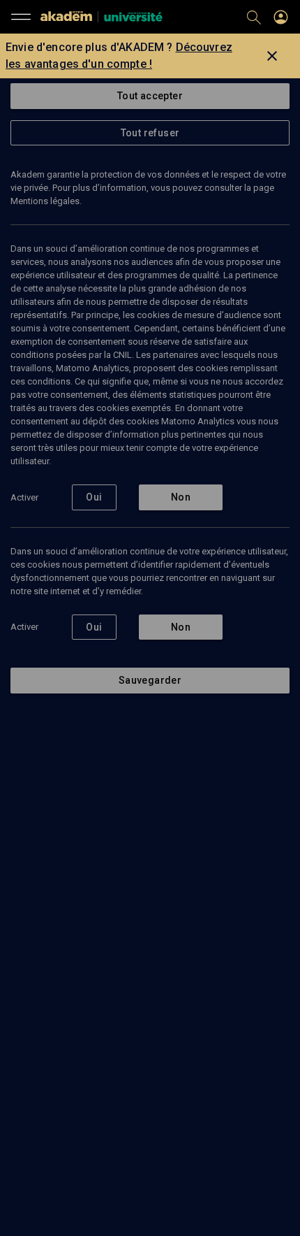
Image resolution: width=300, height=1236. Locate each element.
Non (180, 497)
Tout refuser (150, 132)
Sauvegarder (150, 680)
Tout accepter (150, 95)
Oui (94, 497)
